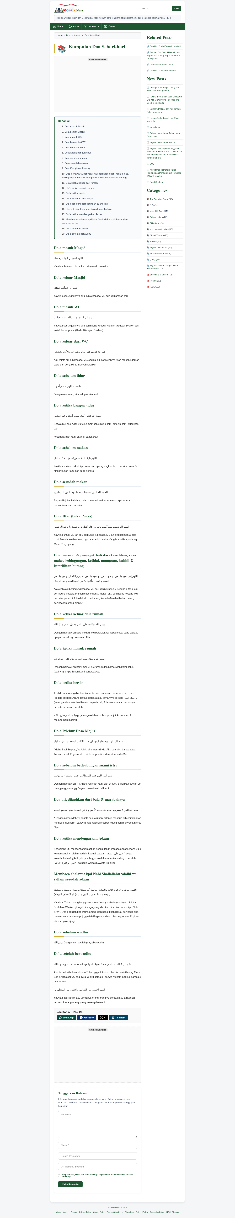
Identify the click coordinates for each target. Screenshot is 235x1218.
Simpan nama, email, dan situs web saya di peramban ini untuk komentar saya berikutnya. (97, 1175)
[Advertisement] (98, 86)
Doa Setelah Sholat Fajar (161, 64)
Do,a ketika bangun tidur (78, 152)
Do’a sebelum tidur (75, 147)
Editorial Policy (142, 1212)
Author (66, 1212)
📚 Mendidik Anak (155, 211)
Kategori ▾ (94, 26)
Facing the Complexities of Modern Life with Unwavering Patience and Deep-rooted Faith (164, 100)
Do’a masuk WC (73, 137)
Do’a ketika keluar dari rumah (82, 182)
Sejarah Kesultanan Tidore (162, 142)
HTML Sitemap (172, 1212)
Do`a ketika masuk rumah (80, 188)
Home (60, 26)
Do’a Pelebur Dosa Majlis (79, 198)
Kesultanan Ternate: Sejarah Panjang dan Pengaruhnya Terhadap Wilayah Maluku (164, 173)
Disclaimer (129, 1212)
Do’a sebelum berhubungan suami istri (87, 203)
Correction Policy (157, 1212)
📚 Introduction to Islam (158, 229)
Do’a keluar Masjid (75, 131)
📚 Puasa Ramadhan (157, 253)
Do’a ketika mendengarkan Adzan (84, 214)
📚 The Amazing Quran (157, 199)
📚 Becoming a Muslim (157, 275)
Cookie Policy (99, 1212)
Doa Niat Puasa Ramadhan (163, 71)
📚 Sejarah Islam (155, 217)
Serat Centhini (156, 182)
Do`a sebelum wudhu (77, 228)
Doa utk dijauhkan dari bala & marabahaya (89, 209)
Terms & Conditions (115, 1212)
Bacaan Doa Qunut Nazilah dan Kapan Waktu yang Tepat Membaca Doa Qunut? (163, 55)
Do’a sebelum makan (76, 158)
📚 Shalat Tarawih (155, 235)
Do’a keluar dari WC (75, 142)
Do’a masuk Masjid (75, 126)
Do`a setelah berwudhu (78, 233)
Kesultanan (155, 127)
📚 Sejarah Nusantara (157, 247)
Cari (176, 8)
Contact (112, 26)
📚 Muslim (152, 241)
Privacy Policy (85, 1212)
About (76, 26)
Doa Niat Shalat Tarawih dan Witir (165, 46)
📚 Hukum (152, 281)
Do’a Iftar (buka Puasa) (77, 168)
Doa (68, 35)
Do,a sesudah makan (76, 163)
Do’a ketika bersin (75, 193)
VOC (152, 164)
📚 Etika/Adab (153, 223)
